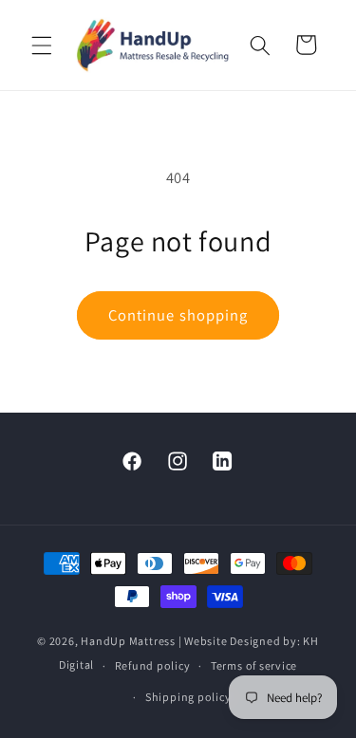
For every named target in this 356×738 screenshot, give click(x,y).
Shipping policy (188, 697)
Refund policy (153, 665)
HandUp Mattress (129, 641)
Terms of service (254, 665)
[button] (42, 44)
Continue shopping (178, 314)
